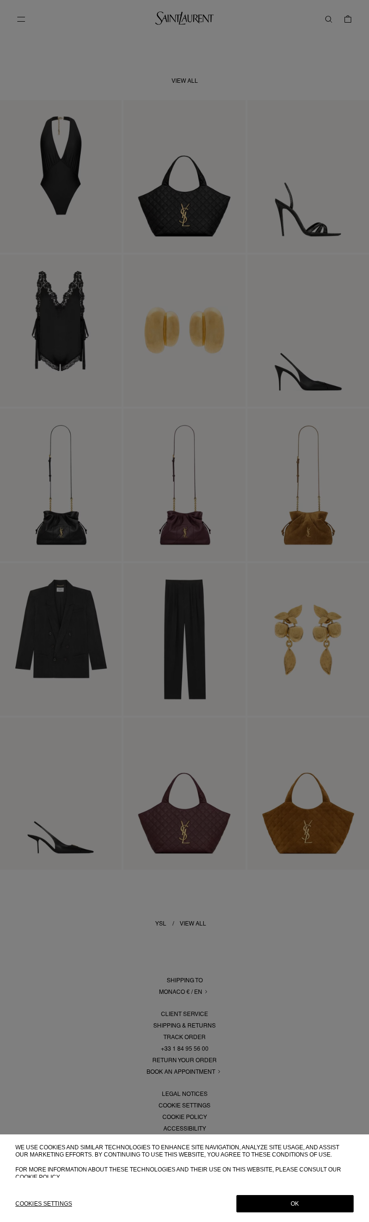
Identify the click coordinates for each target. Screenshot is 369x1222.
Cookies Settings (43, 1203)
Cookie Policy (37, 1177)
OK (295, 1203)
